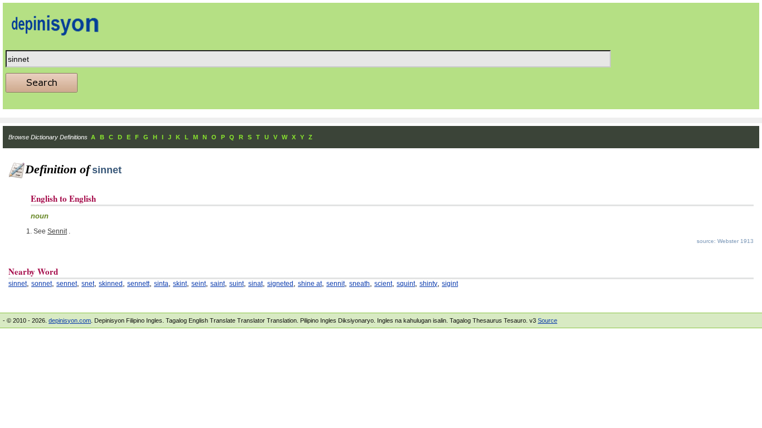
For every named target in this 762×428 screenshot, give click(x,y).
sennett (138, 284)
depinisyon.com (70, 320)
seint (198, 284)
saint (217, 284)
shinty (428, 284)
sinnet (17, 284)
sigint (450, 284)
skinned (111, 284)
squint (406, 284)
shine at (310, 284)
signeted (280, 284)
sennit (335, 284)
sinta (161, 284)
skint (180, 284)
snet (87, 284)
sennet (66, 284)
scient (383, 284)
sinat (255, 284)
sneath (359, 284)
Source (547, 320)
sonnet (41, 284)
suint (236, 284)
